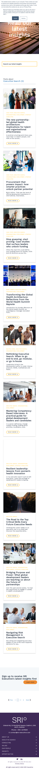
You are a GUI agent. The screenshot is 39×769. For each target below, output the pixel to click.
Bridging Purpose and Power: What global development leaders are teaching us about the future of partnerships (18, 578)
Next (27, 700)
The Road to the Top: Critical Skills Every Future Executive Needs (19, 522)
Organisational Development (15, 114)
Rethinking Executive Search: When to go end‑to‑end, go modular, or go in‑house (19, 358)
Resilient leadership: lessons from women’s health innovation (18, 471)
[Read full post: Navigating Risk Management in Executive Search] (19, 613)
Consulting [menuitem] (6, 743)
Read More (12, 143)
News (8, 289)
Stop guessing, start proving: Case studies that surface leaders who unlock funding (18, 243)
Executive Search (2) (13, 81)
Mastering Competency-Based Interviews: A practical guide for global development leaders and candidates (19, 416)
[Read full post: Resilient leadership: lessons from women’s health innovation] (19, 449)
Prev (11, 700)
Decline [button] (23, 18)
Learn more (30, 682)
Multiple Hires (10, 349)
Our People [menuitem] (6, 748)
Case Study (9, 112)
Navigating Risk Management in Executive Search (15, 635)
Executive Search (19, 112)
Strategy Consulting (21, 465)
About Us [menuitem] (5, 737)
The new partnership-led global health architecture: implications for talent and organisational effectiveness (18, 125)
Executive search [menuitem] (9, 740)
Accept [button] (15, 18)
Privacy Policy (19, 763)
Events (12, 289)
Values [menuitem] (4, 745)
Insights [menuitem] (5, 751)
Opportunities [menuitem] (7, 754)
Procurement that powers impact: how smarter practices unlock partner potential (19, 186)
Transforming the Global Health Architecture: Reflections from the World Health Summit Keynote (19, 299)
